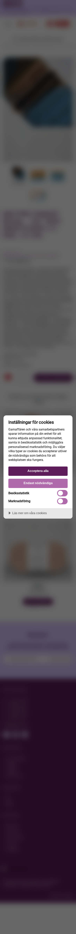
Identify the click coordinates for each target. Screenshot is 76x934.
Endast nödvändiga (38, 483)
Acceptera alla (38, 471)
